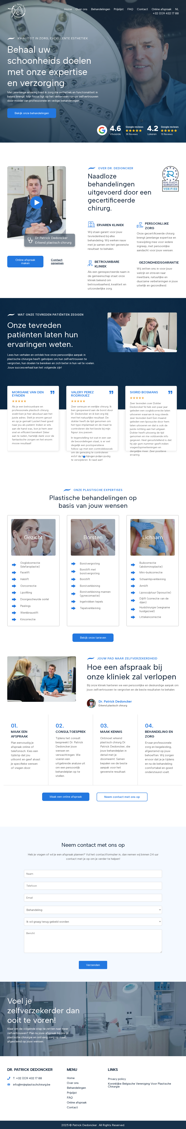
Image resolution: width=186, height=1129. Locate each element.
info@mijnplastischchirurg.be (31, 1084)
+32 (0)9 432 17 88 (29, 1078)
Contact (72, 1107)
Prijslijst (72, 1092)
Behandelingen (76, 1088)
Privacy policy (117, 1079)
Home (71, 1078)
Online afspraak (77, 1102)
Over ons (73, 1083)
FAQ (70, 1097)
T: (14, 1078)
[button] (31, 113)
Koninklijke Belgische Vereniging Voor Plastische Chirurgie (139, 1085)
